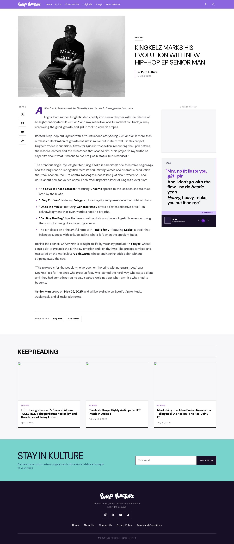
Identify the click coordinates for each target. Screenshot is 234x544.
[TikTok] (128, 515)
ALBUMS (139, 37)
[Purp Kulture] (29, 4)
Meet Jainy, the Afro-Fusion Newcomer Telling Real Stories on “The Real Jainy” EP (184, 413)
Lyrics (58, 4)
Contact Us (105, 525)
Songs (99, 4)
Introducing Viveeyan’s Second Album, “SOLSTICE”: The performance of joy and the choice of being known (49, 413)
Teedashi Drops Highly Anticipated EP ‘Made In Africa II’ (115, 411)
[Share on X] (22, 114)
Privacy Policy (124, 525)
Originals (87, 4)
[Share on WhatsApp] (22, 132)
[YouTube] (121, 515)
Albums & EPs (72, 4)
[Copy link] (22, 140)
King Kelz (57, 318)
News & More (113, 4)
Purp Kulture (149, 72)
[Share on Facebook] (22, 123)
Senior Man (73, 318)
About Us (89, 525)
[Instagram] (106, 515)
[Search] (213, 4)
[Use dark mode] (206, 4)
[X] (113, 515)
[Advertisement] (189, 131)
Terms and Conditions (149, 525)
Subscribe (204, 460)
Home (49, 4)
